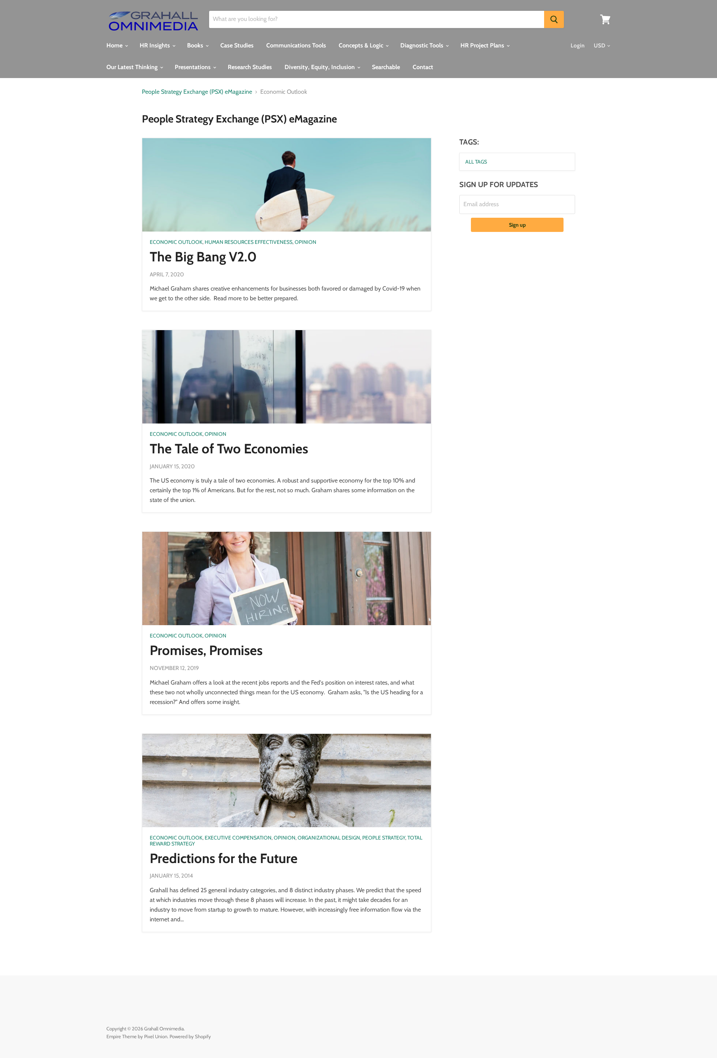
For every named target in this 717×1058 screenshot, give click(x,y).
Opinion (305, 242)
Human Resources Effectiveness (248, 242)
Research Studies (250, 67)
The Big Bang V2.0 (203, 256)
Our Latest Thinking (132, 67)
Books (196, 45)
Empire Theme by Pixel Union (136, 1036)
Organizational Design (329, 837)
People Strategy (383, 837)
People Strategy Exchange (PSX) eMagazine (197, 92)
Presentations (193, 67)
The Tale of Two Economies (229, 448)
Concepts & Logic (362, 45)
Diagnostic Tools (422, 45)
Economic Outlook (176, 242)
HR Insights (155, 45)
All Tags (476, 161)
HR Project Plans (483, 45)
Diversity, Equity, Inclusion (320, 67)
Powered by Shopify (190, 1036)
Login (577, 45)
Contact (423, 67)
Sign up (517, 224)
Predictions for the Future (224, 858)
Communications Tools (296, 45)
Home (115, 45)
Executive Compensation (238, 837)
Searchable (386, 67)
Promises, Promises (206, 650)
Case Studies (237, 45)
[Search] (554, 19)
